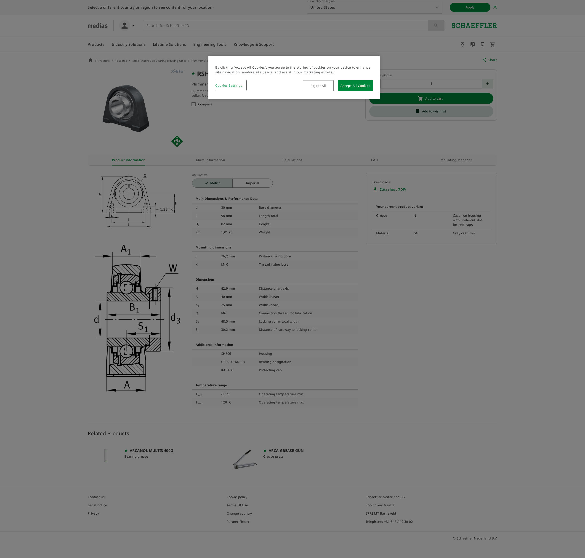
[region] (294, 77)
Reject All (318, 85)
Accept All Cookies (355, 85)
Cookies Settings (228, 85)
